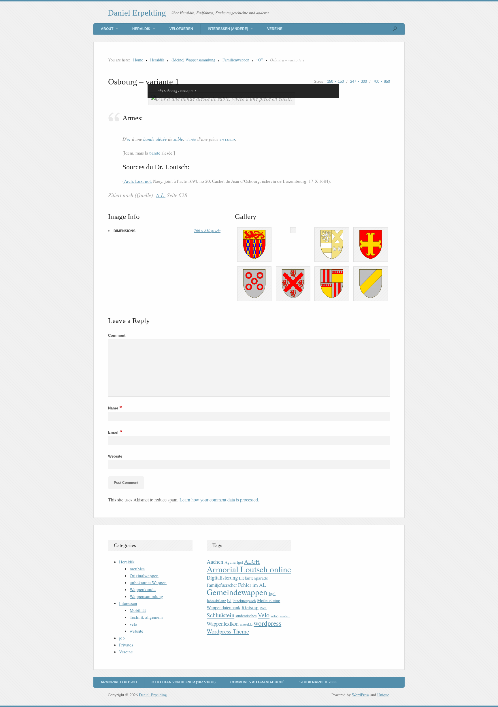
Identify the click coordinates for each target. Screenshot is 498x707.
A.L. (160, 195)
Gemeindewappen (237, 591)
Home (138, 60)
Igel (272, 593)
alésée (161, 139)
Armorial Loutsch (119, 682)
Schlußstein (220, 615)
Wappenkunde (143, 589)
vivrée (190, 139)
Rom (263, 608)
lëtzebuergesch (244, 600)
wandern (285, 616)
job (122, 638)
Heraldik (141, 29)
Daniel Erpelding (137, 12)
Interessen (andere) (228, 29)
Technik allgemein (146, 617)
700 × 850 (381, 81)
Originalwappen (144, 575)
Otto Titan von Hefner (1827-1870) (184, 682)
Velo (263, 615)
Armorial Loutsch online (249, 569)
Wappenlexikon (223, 623)
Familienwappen (235, 60)
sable (178, 139)
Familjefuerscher (222, 585)
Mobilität (138, 610)
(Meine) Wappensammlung (193, 60)
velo (133, 624)
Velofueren (181, 29)
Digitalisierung (222, 577)
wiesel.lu (246, 624)
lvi (229, 600)
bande (148, 139)
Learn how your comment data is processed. (219, 500)
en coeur (227, 139)
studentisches (245, 615)
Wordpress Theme (228, 631)
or (129, 139)
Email (115, 432)
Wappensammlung (146, 596)
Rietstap (250, 607)
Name (115, 408)
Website (115, 456)
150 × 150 (335, 81)
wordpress (267, 623)
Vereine (274, 29)
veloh (274, 616)
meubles (137, 568)
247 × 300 (358, 81)
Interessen (128, 603)
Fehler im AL (252, 584)
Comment (116, 335)
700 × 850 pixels (207, 230)
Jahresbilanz (216, 600)
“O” (259, 60)
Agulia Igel (234, 562)
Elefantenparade (253, 578)
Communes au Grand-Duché (257, 682)
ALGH (252, 561)
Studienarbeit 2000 (318, 682)
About (107, 29)
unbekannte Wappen (148, 582)
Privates (126, 645)
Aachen (215, 561)
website (136, 631)
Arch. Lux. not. (138, 181)
